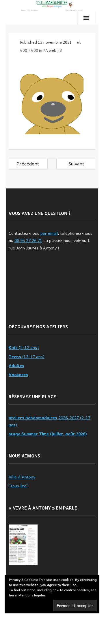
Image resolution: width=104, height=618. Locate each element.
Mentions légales (32, 595)
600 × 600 (29, 50)
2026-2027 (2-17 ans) (49, 421)
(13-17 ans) (26, 356)
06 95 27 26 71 (28, 240)
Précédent (27, 163)
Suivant (76, 163)
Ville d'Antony (22, 477)
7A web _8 (52, 50)
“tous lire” (18, 485)
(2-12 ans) (24, 347)
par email (49, 233)
